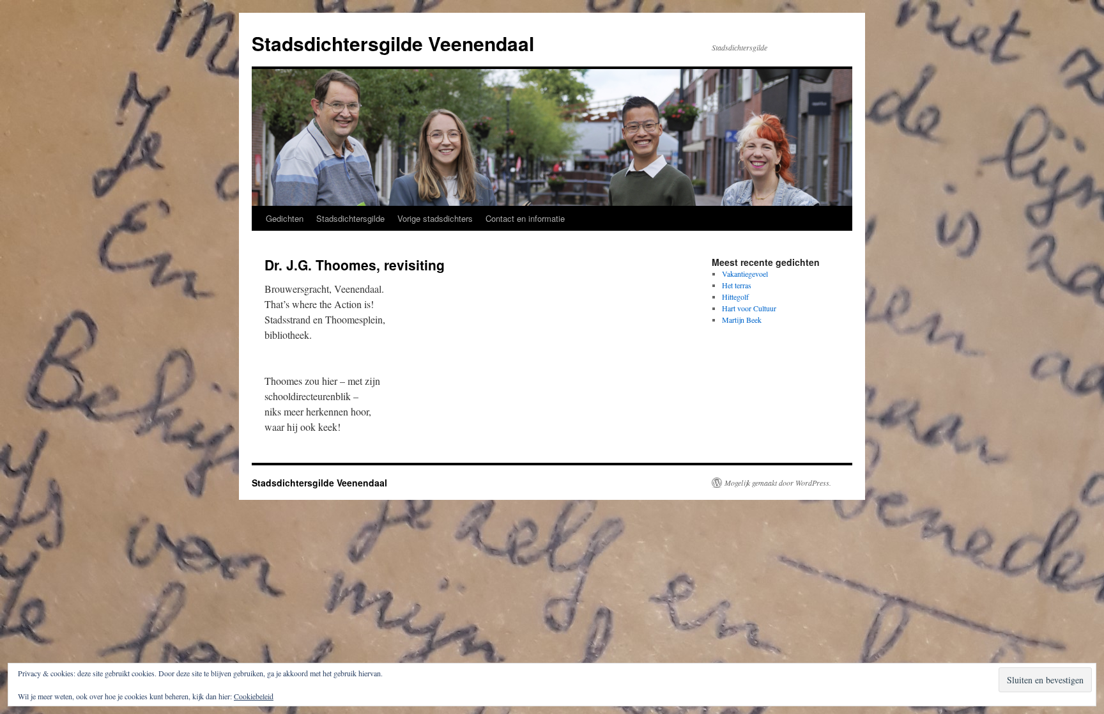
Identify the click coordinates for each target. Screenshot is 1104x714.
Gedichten (284, 218)
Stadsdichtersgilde (350, 218)
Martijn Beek (742, 319)
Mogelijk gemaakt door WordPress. (777, 482)
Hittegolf (735, 296)
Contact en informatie (525, 218)
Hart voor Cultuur (749, 308)
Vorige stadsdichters (435, 218)
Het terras (736, 285)
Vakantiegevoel (745, 273)
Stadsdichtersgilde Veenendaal (393, 43)
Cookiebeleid (253, 696)
